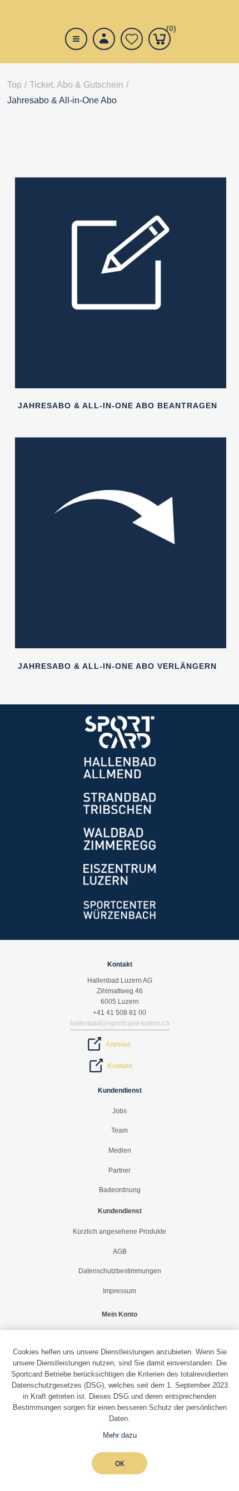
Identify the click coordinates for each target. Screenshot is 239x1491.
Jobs (119, 1111)
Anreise (118, 1044)
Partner (119, 1170)
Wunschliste (132, 39)
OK (119, 1463)
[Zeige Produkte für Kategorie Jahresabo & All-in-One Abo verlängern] (120, 645)
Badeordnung (120, 1190)
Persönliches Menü (104, 39)
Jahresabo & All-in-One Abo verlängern (117, 666)
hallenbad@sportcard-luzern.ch (120, 1023)
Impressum (119, 1291)
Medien (119, 1150)
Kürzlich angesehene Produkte (119, 1231)
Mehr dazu (120, 1435)
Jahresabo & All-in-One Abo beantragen (117, 405)
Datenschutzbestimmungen (119, 1271)
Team (119, 1130)
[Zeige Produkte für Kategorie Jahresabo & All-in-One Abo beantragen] (120, 385)
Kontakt (119, 1066)
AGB (120, 1251)
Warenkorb (168, 30)
